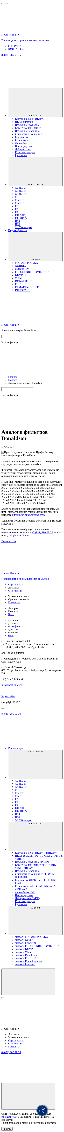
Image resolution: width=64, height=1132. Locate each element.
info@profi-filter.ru (19, 535)
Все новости (8, 541)
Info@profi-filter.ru (11, 684)
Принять (7, 1129)
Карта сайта (8, 696)
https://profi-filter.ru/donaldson (28, 514)
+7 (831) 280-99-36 (42, 532)
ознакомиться (9, 1116)
